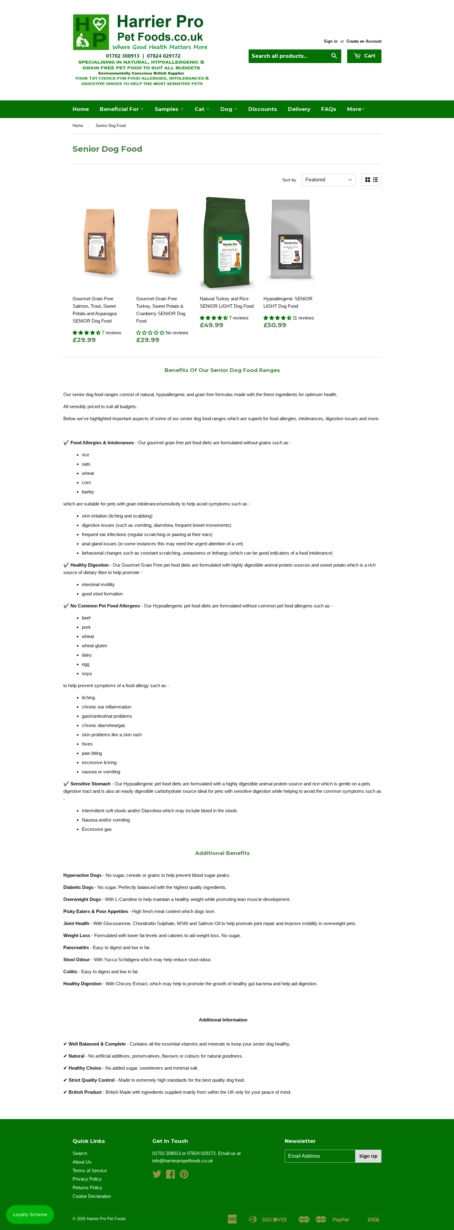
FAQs (328, 109)
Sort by (289, 179)
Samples (167, 109)
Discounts (262, 109)
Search (80, 1153)
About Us (82, 1161)
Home (81, 109)
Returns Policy (87, 1187)
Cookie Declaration (92, 1196)
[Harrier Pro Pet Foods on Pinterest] (184, 1176)
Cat (200, 109)
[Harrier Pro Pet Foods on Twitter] (157, 1176)
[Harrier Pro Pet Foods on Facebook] (170, 1176)
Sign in (331, 41)
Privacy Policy (87, 1178)
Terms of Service (90, 1170)
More (354, 109)
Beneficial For (120, 109)
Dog (227, 109)
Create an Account (364, 41)
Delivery (299, 109)
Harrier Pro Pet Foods (106, 1218)
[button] (87, 332)
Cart (369, 56)
